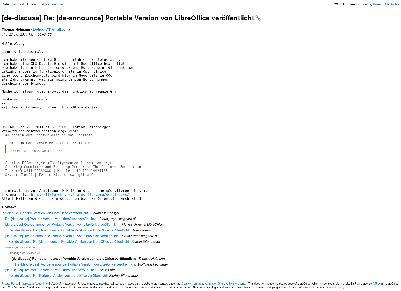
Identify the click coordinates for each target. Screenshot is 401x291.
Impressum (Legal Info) (34, 283)
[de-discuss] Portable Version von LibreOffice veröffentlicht (45, 213)
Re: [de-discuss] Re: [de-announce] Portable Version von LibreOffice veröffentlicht (68, 230)
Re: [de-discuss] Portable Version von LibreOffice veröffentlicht (51, 218)
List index (392, 4)
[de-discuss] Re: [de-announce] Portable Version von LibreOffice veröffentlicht (128, 17)
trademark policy (334, 287)
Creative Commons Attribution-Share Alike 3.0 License (213, 283)
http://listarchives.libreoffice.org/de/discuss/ (80, 195)
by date (361, 4)
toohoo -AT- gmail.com (51, 29)
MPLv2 (378, 283)
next (21, 4)
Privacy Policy (10, 283)
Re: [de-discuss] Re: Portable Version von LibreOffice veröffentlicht (57, 275)
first (41, 4)
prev (13, 4)
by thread (376, 4)
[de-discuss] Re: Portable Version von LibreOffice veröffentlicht (51, 269)
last (62, 4)
